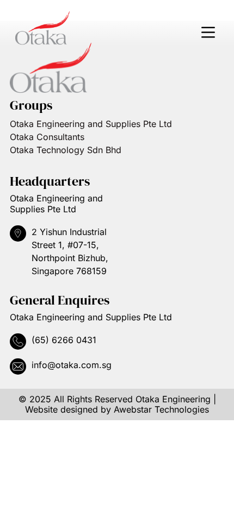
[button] (208, 33)
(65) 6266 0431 (64, 339)
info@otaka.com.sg (72, 364)
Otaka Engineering (173, 399)
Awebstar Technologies (161, 409)
